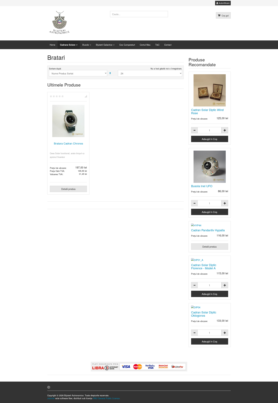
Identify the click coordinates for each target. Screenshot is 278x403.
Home (52, 44)
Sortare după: (55, 68)
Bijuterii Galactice (104, 44)
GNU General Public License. (106, 398)
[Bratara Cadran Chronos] (68, 121)
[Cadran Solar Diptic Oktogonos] (209, 307)
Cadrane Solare (67, 44)
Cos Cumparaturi (127, 44)
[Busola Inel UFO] (209, 167)
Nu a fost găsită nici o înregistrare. (166, 68)
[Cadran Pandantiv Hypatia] (209, 225)
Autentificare (224, 3)
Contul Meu (145, 44)
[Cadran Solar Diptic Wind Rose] (209, 90)
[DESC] (110, 73)
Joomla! (51, 398)
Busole (85, 44)
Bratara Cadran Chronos (68, 143)
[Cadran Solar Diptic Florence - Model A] (209, 260)
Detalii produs (68, 189)
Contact (167, 44)
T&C (157, 44)
